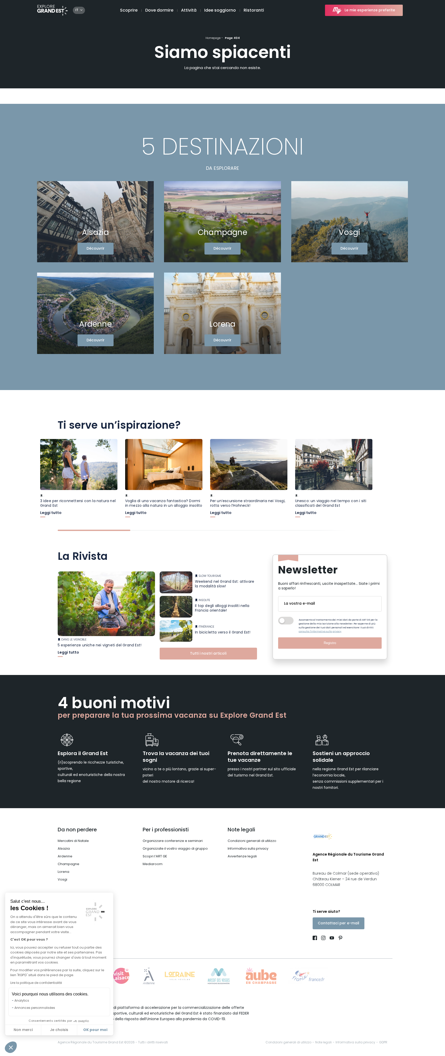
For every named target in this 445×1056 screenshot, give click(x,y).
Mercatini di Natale (73, 841)
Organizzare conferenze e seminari (173, 841)
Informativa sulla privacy (248, 848)
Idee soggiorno (220, 10)
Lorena (63, 872)
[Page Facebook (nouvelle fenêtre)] (316, 939)
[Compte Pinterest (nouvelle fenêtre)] (339, 939)
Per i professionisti (166, 830)
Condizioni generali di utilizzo (252, 841)
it (76, 10)
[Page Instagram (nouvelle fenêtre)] (323, 939)
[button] (11, 1047)
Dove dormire (159, 10)
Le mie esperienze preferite (370, 10)
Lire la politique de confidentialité (36, 983)
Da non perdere (77, 830)
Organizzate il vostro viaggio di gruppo (175, 848)
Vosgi (62, 879)
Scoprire (129, 10)
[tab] (94, 530)
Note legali (241, 830)
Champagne (68, 864)
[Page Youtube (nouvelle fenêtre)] (332, 939)
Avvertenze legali (242, 856)
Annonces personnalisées (34, 1008)
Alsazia (64, 848)
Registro (330, 643)
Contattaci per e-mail (338, 923)
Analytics (21, 1000)
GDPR (383, 1042)
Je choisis (59, 1030)
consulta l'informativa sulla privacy (320, 631)
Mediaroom (152, 864)
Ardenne (65, 856)
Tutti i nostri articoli (208, 654)
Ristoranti (254, 10)
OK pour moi (95, 1030)
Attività (188, 10)
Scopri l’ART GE (155, 856)
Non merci (23, 1030)
